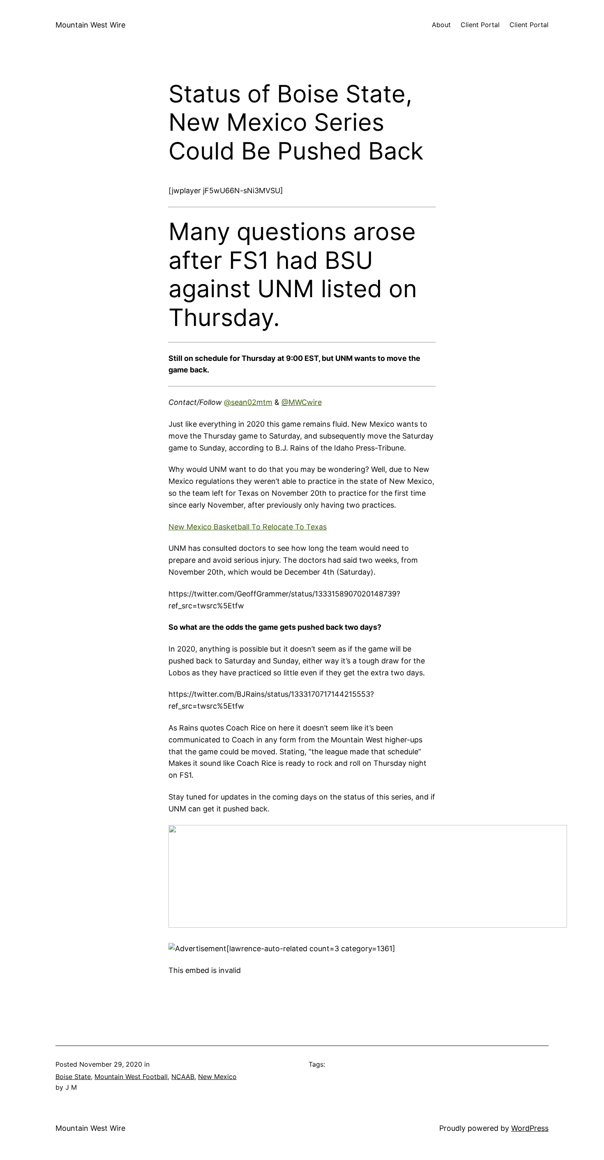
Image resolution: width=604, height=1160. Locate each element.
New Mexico (217, 1076)
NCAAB (182, 1076)
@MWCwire (301, 402)
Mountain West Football (131, 1076)
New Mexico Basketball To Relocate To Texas (247, 526)
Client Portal (480, 25)
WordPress (530, 1128)
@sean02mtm (248, 402)
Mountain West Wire (90, 25)
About (441, 25)
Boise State (73, 1076)
